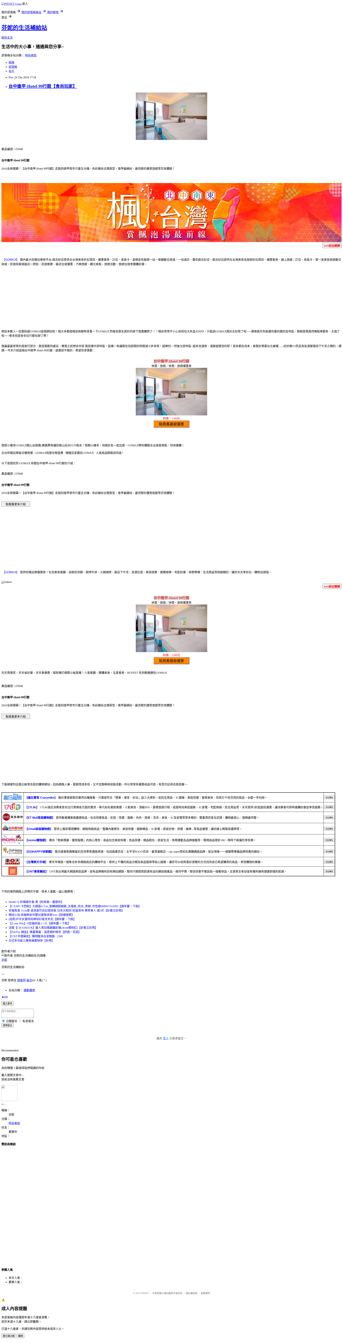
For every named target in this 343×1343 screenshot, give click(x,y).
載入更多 (7, 1003)
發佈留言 (7, 1025)
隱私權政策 (191, 1293)
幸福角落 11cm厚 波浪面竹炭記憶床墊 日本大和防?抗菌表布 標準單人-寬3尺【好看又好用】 (66, 910)
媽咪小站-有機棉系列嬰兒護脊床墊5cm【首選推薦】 (41, 914)
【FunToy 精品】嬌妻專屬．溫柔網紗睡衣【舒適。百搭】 (45, 931)
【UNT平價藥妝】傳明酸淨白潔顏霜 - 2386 (36, 936)
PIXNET (145, 1293)
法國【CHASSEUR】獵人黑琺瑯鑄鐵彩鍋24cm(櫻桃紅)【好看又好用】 (53, 927)
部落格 (13, 66)
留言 (29, 980)
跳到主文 (7, 37)
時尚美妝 (30, 55)
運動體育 (29, 990)
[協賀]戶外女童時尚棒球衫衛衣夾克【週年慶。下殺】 (42, 919)
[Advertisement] (171, 297)
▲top (4, 996)
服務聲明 (205, 1293)
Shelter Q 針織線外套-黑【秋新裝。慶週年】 (36, 901)
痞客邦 (21, 980)
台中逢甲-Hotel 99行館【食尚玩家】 (43, 86)
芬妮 (4, 959)
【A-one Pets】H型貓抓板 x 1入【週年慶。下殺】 (39, 923)
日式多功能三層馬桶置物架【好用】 (31, 940)
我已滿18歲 (9, 1336)
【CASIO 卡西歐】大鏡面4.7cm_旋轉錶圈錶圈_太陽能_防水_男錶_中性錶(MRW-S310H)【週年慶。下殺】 (75, 906)
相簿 (11, 62)
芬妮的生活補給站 (24, 28)
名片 (11, 71)
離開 (20, 1336)
